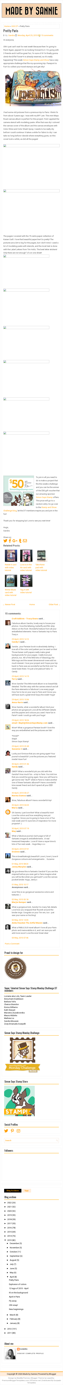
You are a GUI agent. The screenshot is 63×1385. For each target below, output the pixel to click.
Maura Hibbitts (10, 1015)
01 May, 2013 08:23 (20, 864)
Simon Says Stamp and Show (36, 60)
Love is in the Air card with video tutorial (26, 567)
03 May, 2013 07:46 (20, 938)
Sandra (24, 1349)
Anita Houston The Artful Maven (27, 923)
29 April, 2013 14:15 (20, 676)
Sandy (15, 767)
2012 (9, 1329)
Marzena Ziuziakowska (14, 1013)
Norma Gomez (19, 795)
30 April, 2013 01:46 (20, 764)
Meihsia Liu (9, 1018)
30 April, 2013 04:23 (20, 805)
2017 (9, 1223)
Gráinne (16, 852)
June (12, 1268)
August (13, 1260)
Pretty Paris (10, 31)
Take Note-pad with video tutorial (41, 567)
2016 (9, 1228)
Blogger (52, 1374)
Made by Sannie (30, 1374)
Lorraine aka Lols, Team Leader (17, 996)
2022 (9, 1202)
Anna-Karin (17, 702)
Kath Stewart (9, 1010)
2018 (9, 1219)
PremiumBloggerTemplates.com (15, 1381)
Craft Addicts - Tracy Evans (25, 618)
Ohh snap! (13, 1305)
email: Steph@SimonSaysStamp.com (30, 723)
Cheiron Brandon (11, 1004)
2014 (9, 1236)
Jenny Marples (19, 867)
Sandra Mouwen (11, 1021)
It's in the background (18, 1292)
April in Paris (14, 1297)
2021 (9, 1207)
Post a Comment (12, 944)
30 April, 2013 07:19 (20, 828)
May (14, 831)
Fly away (13, 1301)
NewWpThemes (23, 1378)
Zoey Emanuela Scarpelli (15, 1024)
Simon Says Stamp (44, 497)
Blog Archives (13, 1191)
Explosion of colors (17, 1284)
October (13, 1252)
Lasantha (50, 1378)
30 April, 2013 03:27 (20, 793)
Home (7, 26)
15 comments (47, 35)
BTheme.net (35, 1381)
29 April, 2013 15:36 (20, 699)
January (13, 1323)
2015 (9, 1232)
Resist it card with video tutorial (10, 567)
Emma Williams (11, 1007)
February (14, 1319)
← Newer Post (9, 604)
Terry (14, 679)
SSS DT (14, 26)
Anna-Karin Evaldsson (13, 999)
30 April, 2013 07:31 (20, 849)
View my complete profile (30, 1353)
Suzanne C (17, 749)
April (12, 1277)
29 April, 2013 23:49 (20, 746)
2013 (9, 1240)
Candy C (16, 642)
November (14, 1247)
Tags (26, 1191)
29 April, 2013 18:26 (20, 720)
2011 (9, 1333)
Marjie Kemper (19, 902)
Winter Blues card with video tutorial (10, 592)
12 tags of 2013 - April (18, 1288)
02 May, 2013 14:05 (20, 920)
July (12, 1264)
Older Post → (54, 604)
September (15, 1256)
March (13, 1315)
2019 (9, 1215)
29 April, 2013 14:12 (20, 639)
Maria (15, 808)
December (14, 1243)
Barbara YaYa (10, 1001)
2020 (9, 1211)
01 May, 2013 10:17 (20, 884)
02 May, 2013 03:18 (20, 899)
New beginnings (16, 1309)
